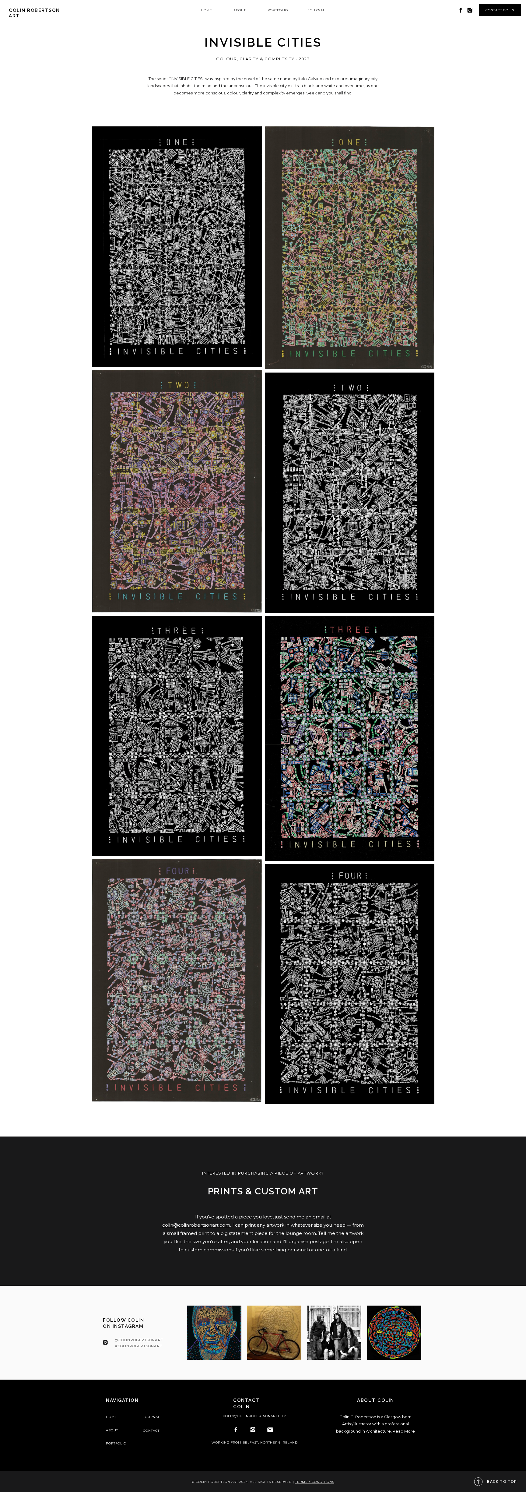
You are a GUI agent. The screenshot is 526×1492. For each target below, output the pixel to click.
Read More (404, 1431)
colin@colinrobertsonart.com (196, 1225)
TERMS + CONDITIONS (314, 1482)
